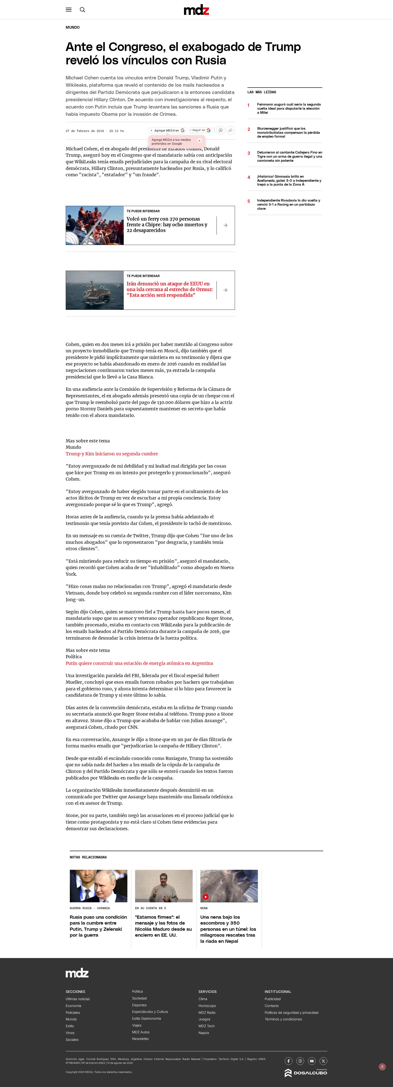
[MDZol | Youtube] (311, 1061)
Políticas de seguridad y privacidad (291, 1013)
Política (137, 991)
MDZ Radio (207, 1013)
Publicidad (273, 999)
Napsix (204, 1033)
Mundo (73, 27)
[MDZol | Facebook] (288, 1061)
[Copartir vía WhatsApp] (220, 130)
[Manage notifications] (382, 1066)
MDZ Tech (207, 1026)
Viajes (136, 1025)
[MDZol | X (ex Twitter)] (323, 1061)
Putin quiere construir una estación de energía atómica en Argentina (139, 663)
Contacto (272, 1006)
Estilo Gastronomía (146, 1018)
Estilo (70, 1026)
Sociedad (139, 998)
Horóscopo (207, 1006)
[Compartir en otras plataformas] (230, 130)
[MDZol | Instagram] (300, 1061)
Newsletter (140, 1039)
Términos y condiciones (283, 1019)
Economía (73, 1006)
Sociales (72, 1040)
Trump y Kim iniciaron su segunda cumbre (112, 453)
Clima (203, 999)
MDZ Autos (141, 1032)
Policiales (73, 1013)
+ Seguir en (197, 130)
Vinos (70, 1033)
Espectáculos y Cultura (150, 1012)
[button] (69, 10)
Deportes (139, 1005)
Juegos (204, 1019)
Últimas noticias (78, 999)
